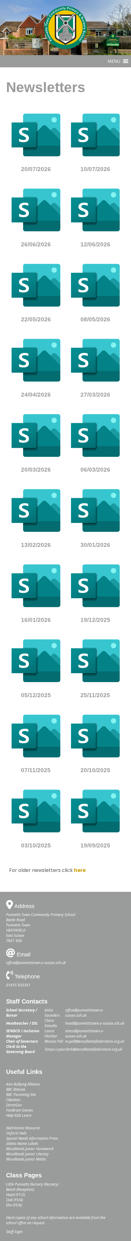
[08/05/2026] (95, 285)
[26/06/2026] (36, 209)
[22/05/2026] (36, 285)
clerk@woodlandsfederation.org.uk (93, 1049)
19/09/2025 (95, 845)
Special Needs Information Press (32, 1138)
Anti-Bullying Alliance (23, 1084)
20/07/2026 (36, 169)
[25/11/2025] (95, 660)
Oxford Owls (16, 1133)
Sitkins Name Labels (22, 1143)
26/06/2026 (36, 244)
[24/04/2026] (36, 360)
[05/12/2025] (36, 660)
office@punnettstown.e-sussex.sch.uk (36, 962)
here (80, 870)
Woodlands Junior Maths (26, 1159)
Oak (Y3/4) (14, 1199)
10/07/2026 (95, 169)
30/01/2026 (95, 545)
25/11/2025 (95, 695)
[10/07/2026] (95, 134)
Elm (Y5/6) (14, 1205)
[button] (114, 61)
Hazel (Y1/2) (15, 1194)
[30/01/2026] (95, 510)
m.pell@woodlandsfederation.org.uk (94, 1041)
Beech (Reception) (20, 1189)
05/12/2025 (36, 695)
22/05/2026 (36, 319)
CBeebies (13, 1099)
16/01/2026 (36, 620)
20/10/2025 (95, 770)
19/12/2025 (95, 620)
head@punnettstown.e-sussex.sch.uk (94, 1023)
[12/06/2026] (95, 209)
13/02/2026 (36, 545)
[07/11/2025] (36, 736)
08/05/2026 (95, 319)
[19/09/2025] (95, 811)
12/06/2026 (95, 244)
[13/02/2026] (36, 510)
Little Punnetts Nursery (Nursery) (32, 1184)
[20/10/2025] (95, 736)
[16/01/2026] (36, 585)
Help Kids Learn (18, 1115)
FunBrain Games (19, 1110)
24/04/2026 (36, 394)
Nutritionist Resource (23, 1128)
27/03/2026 (95, 394)
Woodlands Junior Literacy (27, 1154)
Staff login (14, 1231)
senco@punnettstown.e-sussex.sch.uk (84, 1033)
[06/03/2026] (95, 435)
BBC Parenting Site (21, 1094)
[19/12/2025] (95, 585)
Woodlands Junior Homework (30, 1148)
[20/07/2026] (36, 134)
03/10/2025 (36, 845)
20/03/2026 (36, 469)
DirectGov (14, 1105)
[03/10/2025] (36, 811)
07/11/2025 (36, 770)
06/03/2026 (95, 469)
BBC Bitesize (15, 1089)
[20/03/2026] (36, 435)
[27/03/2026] (95, 360)
